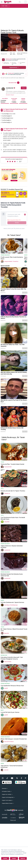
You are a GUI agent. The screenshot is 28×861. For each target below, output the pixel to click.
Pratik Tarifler (5, 5)
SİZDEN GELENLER (5, 255)
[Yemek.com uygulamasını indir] (7, 782)
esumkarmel (9, 88)
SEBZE (2, 600)
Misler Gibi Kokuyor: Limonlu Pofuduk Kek (14, 739)
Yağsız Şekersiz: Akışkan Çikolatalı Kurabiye (11, 546)
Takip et (24, 87)
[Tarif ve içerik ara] (20, 2)
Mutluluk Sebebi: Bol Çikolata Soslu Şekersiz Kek (12, 574)
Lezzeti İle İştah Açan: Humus (10, 712)
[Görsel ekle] (25, 214)
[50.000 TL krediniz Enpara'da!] (14, 194)
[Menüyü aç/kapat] (2, 2)
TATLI (2, 488)
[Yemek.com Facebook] (21, 778)
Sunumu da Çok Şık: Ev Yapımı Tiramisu (13, 491)
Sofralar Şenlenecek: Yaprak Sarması (12, 602)
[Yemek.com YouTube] (12, 778)
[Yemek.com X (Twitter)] (17, 778)
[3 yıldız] (12, 161)
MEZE (2, 710)
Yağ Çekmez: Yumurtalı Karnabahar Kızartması (12, 766)
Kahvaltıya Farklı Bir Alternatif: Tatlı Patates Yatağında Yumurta (12, 658)
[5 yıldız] (17, 161)
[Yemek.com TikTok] (7, 778)
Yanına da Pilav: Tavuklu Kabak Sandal (12, 464)
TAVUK (2, 462)
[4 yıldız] (15, 161)
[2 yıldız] (10, 161)
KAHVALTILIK (4, 655)
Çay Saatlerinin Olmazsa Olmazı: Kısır (12, 685)
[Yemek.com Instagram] (2, 778)
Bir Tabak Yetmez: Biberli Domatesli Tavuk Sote (14, 629)
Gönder (17, 222)
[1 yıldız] (8, 161)
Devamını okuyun (10, 94)
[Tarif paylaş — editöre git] (14, 174)
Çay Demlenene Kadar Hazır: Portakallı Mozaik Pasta (13, 518)
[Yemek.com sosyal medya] (12, 810)
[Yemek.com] (7, 2)
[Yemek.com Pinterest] (25, 778)
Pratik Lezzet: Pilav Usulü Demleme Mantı (12, 258)
